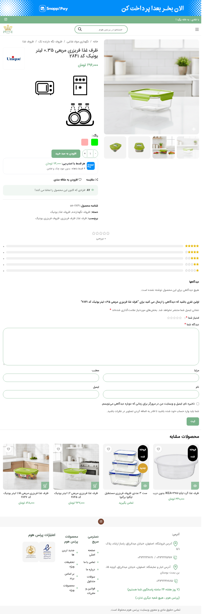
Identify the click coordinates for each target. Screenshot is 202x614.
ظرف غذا (82, 218)
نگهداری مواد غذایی (78, 41)
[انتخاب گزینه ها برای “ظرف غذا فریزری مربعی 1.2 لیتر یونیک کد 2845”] (95, 486)
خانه (95, 41)
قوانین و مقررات (90, 590)
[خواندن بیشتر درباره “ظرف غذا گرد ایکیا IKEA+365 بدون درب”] (195, 486)
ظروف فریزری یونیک (47, 218)
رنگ (95, 135)
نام (197, 387)
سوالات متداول (91, 579)
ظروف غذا (28, 41)
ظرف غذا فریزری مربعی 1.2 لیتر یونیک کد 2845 (76, 495)
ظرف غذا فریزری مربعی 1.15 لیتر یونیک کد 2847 (26, 495)
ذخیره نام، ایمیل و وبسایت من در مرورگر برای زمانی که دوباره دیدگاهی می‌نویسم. (148, 404)
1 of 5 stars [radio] (180, 317)
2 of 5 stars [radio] (177, 317)
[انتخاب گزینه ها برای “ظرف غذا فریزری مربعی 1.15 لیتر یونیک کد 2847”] (45, 486)
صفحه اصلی (91, 552)
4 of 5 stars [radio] (171, 317)
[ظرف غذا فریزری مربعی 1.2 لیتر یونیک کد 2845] (76, 467)
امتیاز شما (192, 317)
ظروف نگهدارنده (81, 212)
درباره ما (90, 569)
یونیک (54, 212)
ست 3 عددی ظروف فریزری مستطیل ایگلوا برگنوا (126, 495)
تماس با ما (89, 562)
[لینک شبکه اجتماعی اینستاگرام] (5, 20)
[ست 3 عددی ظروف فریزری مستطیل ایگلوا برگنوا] (126, 467)
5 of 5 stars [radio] (168, 317)
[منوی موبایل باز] (197, 29)
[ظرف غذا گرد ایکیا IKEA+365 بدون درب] (176, 467)
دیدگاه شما (191, 324)
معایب (95, 370)
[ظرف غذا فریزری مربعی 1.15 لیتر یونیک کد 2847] (26, 467)
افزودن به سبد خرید (65, 154)
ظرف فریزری (68, 218)
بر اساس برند (69, 576)
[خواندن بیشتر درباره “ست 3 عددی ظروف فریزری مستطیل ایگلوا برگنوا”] (145, 486)
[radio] (94, 142)
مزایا (196, 370)
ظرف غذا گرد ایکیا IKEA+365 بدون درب (176, 493)
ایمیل (96, 387)
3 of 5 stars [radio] (174, 317)
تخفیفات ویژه (69, 564)
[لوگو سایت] (8, 29)
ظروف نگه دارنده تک (50, 41)
